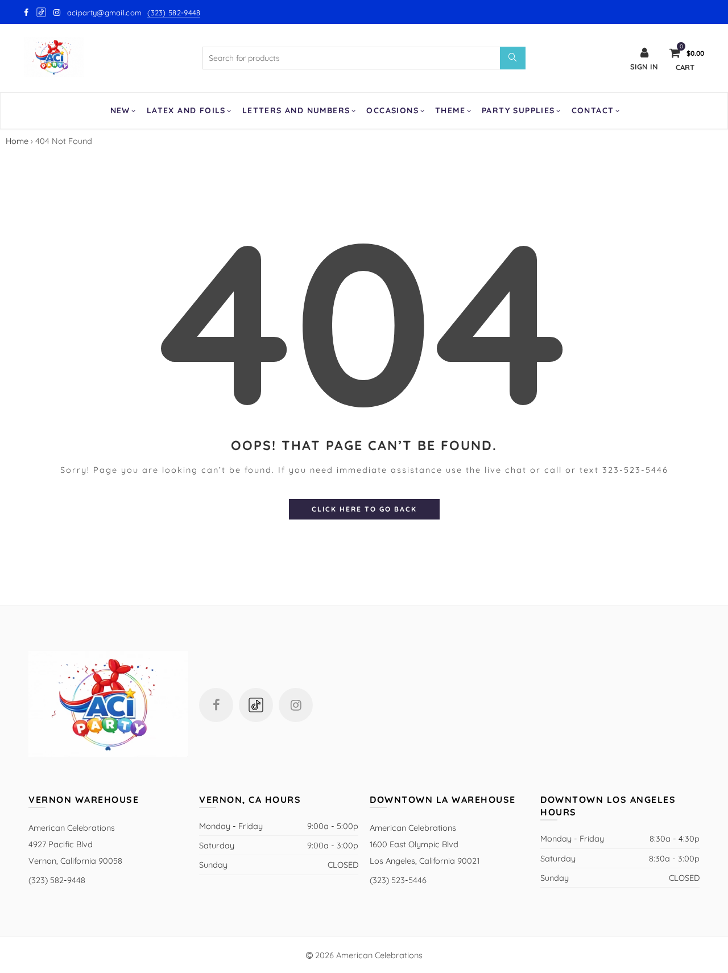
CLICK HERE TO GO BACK (364, 509)
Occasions (392, 110)
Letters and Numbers (296, 110)
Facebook (216, 705)
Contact (593, 110)
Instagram (296, 705)
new (120, 110)
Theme (450, 110)
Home (17, 140)
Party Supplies (518, 110)
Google (42, 12)
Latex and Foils (186, 110)
